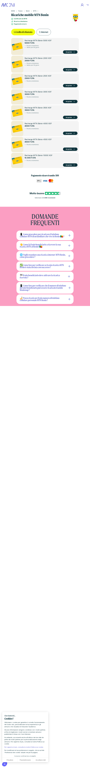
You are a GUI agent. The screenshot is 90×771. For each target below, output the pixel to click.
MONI (13, 11)
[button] (4, 764)
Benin (28, 11)
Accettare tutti (41, 760)
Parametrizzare (25, 760)
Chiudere (9, 760)
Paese (20, 11)
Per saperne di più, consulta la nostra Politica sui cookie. (23, 747)
